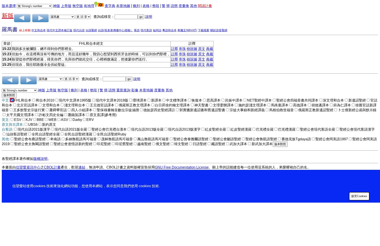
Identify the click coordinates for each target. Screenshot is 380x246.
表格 (146, 6)
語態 (174, 6)
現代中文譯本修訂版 (59, 30)
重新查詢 (123, 90)
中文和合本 (38, 30)
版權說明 (40, 159)
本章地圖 (123, 6)
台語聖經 (91, 30)
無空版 (77, 6)
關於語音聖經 (218, 30)
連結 (81, 167)
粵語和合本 (169, 30)
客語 (137, 30)
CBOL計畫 (52, 167)
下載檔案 (203, 30)
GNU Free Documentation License (182, 167)
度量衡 (184, 6)
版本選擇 (9, 6)
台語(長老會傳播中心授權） (115, 30)
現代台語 (79, 30)
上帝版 (66, 6)
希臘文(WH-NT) (187, 30)
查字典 (110, 6)
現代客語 (146, 30)
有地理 (89, 6)
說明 (148, 16)
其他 (193, 6)
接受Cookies (359, 196)
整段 (155, 6)
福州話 (157, 30)
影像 (134, 90)
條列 (136, 6)
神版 (56, 6)
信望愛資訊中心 (28, 167)
